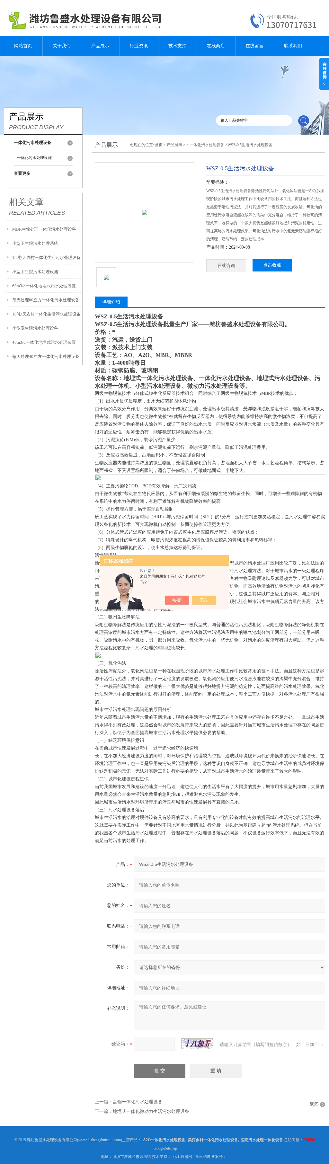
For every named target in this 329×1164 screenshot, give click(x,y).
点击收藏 (272, 265)
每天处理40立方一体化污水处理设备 (45, 356)
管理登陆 (202, 1156)
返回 (314, 1104)
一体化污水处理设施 (34, 157)
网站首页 (23, 45)
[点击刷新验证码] (197, 1043)
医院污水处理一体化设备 (262, 1140)
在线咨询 (226, 265)
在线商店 (216, 45)
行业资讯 (139, 45)
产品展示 (100, 45)
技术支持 (177, 45)
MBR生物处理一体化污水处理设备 (44, 229)
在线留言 (254, 45)
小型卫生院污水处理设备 (35, 328)
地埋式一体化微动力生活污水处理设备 (151, 1111)
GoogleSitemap (165, 1148)
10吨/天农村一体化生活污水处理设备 (46, 314)
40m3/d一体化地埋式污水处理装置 (44, 342)
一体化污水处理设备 (207, 145)
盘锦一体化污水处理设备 (137, 1101)
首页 (159, 145)
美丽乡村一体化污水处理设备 (213, 1140)
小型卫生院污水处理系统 (35, 243)
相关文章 (26, 202)
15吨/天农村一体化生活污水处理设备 (46, 257)
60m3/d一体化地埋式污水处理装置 (44, 285)
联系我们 (293, 45)
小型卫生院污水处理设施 (35, 271)
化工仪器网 (182, 1156)
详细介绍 (111, 301)
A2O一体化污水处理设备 (164, 1140)
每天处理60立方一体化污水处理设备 (45, 300)
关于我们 (62, 45)
